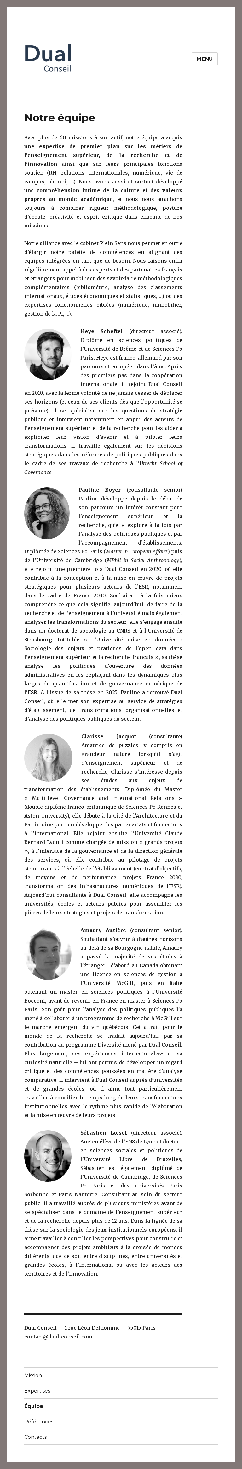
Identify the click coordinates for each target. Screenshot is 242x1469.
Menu (205, 59)
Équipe (33, 1406)
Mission (33, 1375)
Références (38, 1422)
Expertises (37, 1391)
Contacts (35, 1437)
